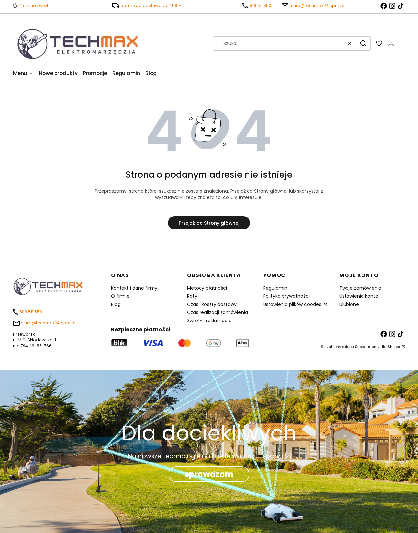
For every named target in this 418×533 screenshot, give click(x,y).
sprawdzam (209, 474)
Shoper (394, 346)
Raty (192, 296)
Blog (116, 304)
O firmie (120, 296)
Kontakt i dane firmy (134, 288)
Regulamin (275, 288)
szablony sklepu (339, 346)
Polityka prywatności (286, 296)
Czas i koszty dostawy (212, 304)
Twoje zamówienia (360, 288)
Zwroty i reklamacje (209, 320)
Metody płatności (207, 288)
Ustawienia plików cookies (293, 304)
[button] (363, 43)
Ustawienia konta (358, 296)
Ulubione (349, 304)
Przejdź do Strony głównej (209, 223)
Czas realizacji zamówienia (217, 312)
